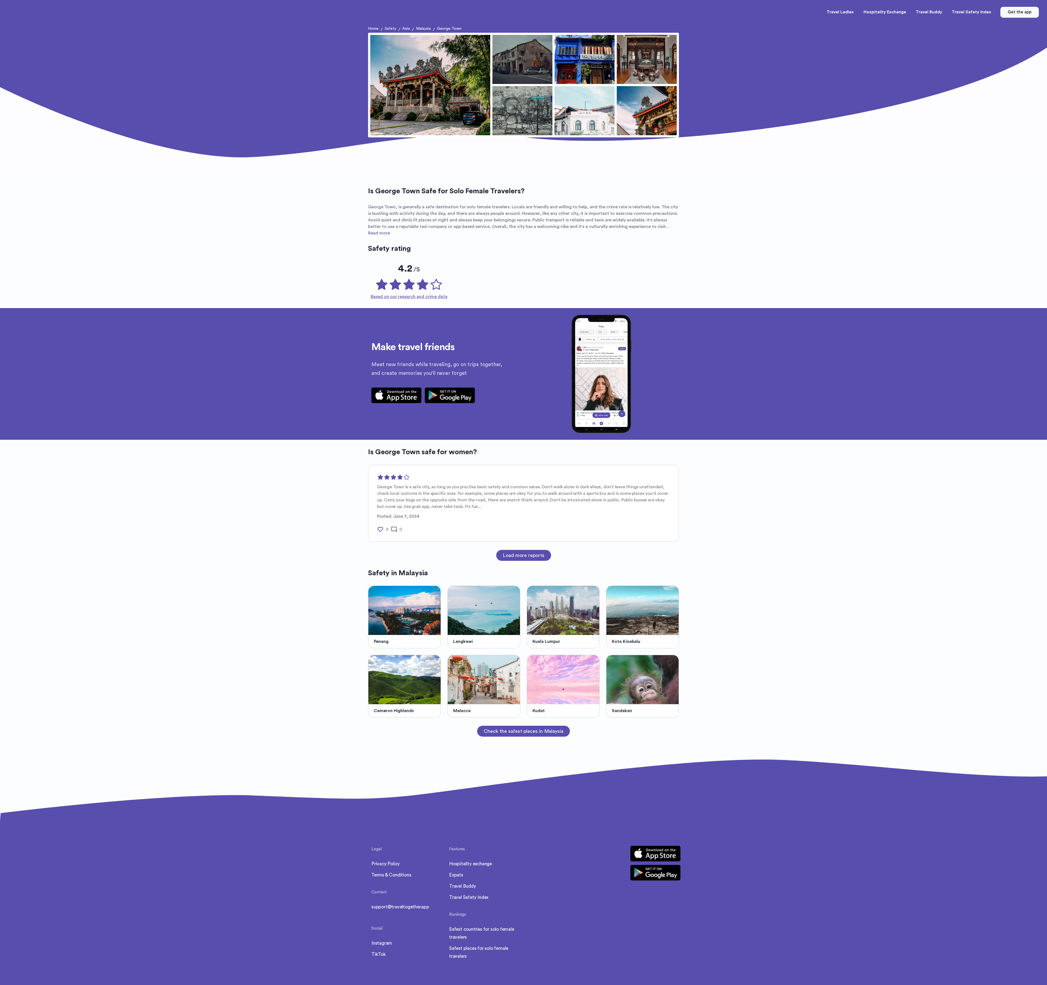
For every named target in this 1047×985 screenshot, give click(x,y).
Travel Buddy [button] (929, 12)
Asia (406, 29)
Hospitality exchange (470, 864)
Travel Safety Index (468, 897)
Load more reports (523, 555)
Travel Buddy (462, 886)
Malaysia (423, 29)
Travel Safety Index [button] (971, 12)
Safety (390, 29)
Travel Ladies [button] (840, 12)
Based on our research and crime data (409, 296)
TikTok (378, 954)
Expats (456, 875)
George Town (449, 29)
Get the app (1019, 12)
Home (373, 29)
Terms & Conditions (391, 875)
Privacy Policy (385, 864)
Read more (379, 233)
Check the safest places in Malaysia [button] (523, 731)
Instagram (381, 943)
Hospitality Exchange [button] (885, 12)
